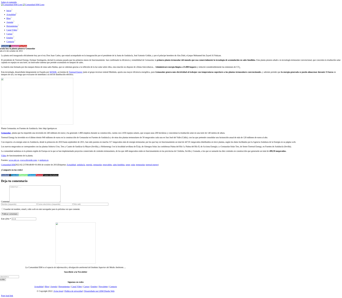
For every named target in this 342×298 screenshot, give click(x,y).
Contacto (113, 286)
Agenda (53, 286)
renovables (107, 165)
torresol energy (152, 165)
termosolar (140, 165)
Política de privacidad (74, 291)
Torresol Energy (76, 72)
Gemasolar (6, 133)
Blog (47, 286)
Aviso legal (58, 291)
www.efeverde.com (28, 160)
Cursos (86, 286)
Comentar (5, 201)
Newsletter (103, 286)
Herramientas (64, 286)
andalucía (81, 165)
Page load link (7, 296)
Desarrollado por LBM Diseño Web (99, 291)
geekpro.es (43, 160)
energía (89, 165)
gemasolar (97, 165)
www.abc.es (14, 160)
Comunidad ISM (8, 165)
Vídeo (3, 155)
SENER (53, 72)
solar (133, 165)
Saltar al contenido (9, 2)
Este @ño (6, 219)
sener (128, 165)
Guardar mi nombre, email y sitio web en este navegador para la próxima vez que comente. (42, 209)
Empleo (94, 286)
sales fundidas (119, 165)
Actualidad (71, 165)
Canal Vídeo (76, 286)
